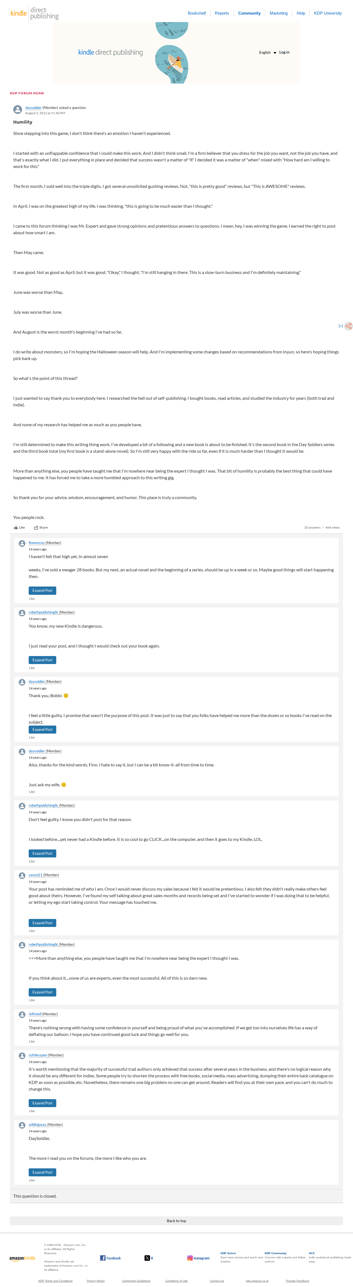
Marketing (279, 13)
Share (43, 527)
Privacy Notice (96, 1280)
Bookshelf (197, 13)
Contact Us (217, 1280)
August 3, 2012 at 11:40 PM (45, 113)
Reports (222, 13)
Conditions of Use (176, 1280)
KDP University (328, 13)
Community (249, 13)
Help (301, 13)
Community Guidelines (136, 1280)
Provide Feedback (297, 1280)
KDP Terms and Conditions (55, 1280)
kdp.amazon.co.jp (257, 1280)
